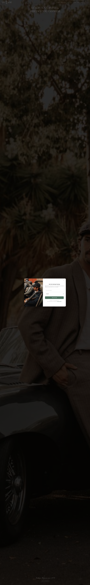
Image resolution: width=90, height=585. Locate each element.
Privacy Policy (59, 301)
